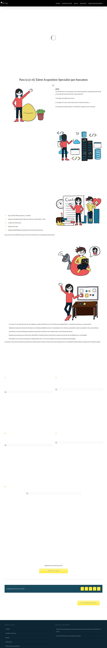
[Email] (99, 589)
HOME (8, 629)
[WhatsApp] (95, 589)
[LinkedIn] (90, 589)
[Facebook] (82, 589)
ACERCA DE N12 (11, 633)
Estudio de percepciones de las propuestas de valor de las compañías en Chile (78, 630)
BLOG (7, 637)
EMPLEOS (9, 642)
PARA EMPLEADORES (13, 646)
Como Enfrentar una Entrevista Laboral (68, 636)
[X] (86, 589)
